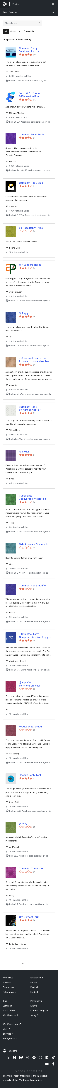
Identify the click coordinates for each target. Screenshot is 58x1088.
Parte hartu (36, 1001)
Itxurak (33, 982)
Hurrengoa (34, 962)
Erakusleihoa (36, 977)
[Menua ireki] (53, 4)
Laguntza (7, 1005)
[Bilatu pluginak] (39, 23)
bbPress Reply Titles (31, 227)
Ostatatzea (8, 987)
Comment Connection (31, 868)
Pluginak (34, 987)
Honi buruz (8, 977)
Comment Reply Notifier (33, 585)
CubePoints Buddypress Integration (32, 497)
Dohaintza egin (39, 1010)
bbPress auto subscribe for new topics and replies (34, 360)
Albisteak (7, 982)
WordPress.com (12, 1024)
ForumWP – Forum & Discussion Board (30, 95)
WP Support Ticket (30, 264)
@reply (23, 823)
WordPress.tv (11, 1015)
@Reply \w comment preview (29, 684)
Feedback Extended (30, 726)
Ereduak (34, 992)
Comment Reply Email (31, 182)
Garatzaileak (9, 1010)
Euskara (13, 1050)
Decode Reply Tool (30, 775)
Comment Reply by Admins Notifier (29, 408)
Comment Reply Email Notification (29, 50)
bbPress (8, 1033)
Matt (6, 1029)
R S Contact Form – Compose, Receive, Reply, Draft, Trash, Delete (34, 636)
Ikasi (5, 1001)
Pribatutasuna (9, 992)
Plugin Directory (10, 12)
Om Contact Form (29, 917)
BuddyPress (10, 1038)
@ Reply (23, 313)
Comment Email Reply (31, 134)
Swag (34, 1015)
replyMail (24, 451)
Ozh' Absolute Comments (34, 544)
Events (33, 1005)
